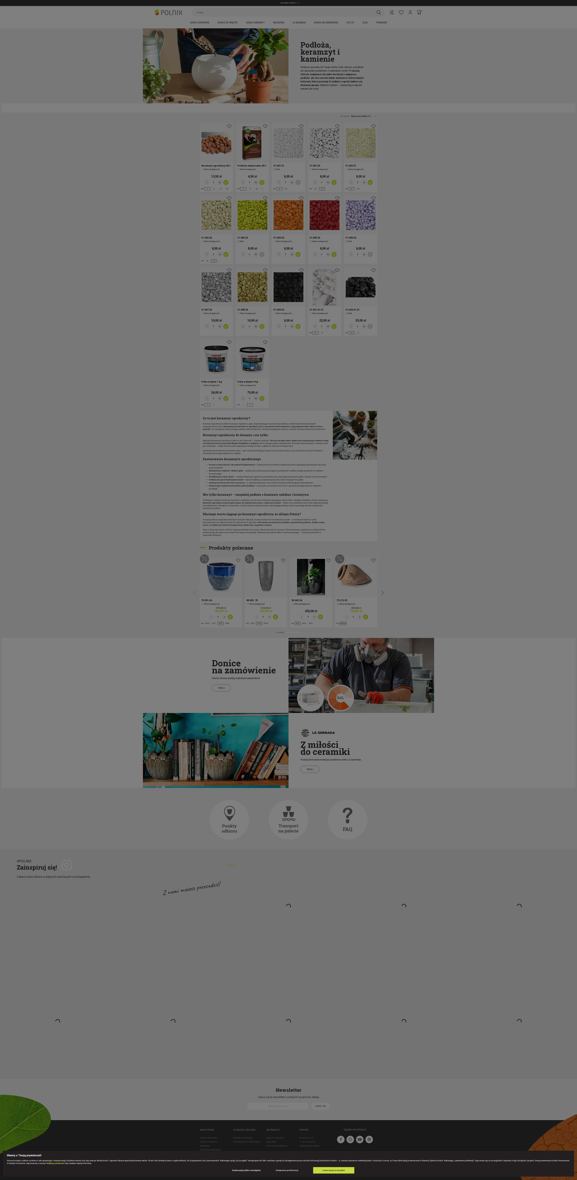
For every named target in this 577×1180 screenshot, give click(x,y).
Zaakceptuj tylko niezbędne (246, 1170)
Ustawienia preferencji (287, 1170)
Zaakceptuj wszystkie (333, 1170)
